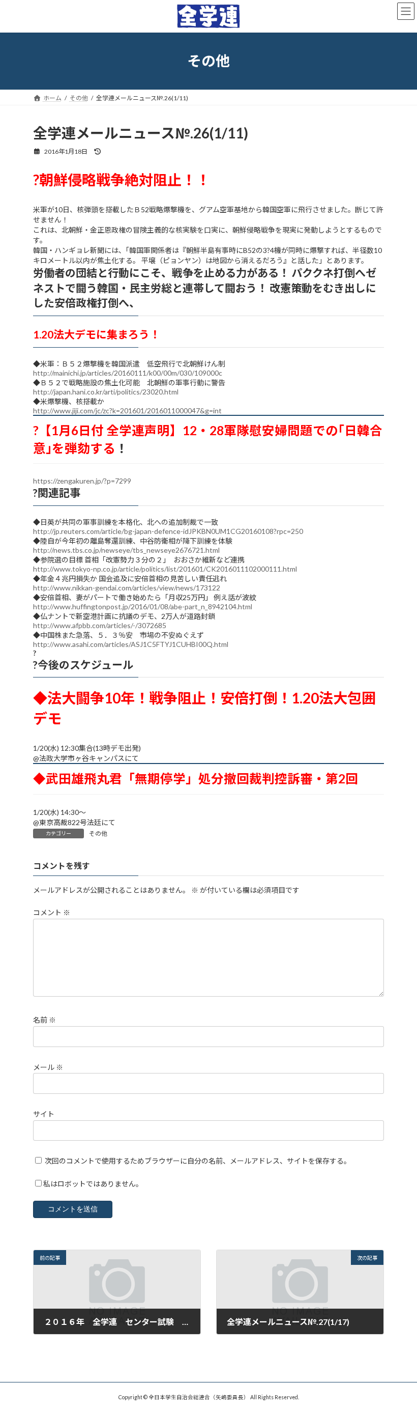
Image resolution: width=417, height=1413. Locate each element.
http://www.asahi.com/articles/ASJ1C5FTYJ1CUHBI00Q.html (130, 644)
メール (48, 1067)
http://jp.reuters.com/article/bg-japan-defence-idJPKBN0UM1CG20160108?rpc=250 (168, 531)
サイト (43, 1114)
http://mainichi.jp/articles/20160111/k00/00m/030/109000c (127, 373)
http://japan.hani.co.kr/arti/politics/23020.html (105, 391)
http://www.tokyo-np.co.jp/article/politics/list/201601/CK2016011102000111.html (165, 568)
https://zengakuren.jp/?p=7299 (82, 480)
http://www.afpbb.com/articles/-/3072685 (99, 625)
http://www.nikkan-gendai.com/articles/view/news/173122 (126, 587)
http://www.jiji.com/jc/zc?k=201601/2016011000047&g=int (127, 410)
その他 (98, 833)
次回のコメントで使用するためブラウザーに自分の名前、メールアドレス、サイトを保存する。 (198, 1160)
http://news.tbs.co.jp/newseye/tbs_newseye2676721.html (126, 550)
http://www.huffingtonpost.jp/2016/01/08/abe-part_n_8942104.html (142, 606)
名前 (44, 1019)
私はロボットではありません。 (93, 1183)
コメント (51, 912)
